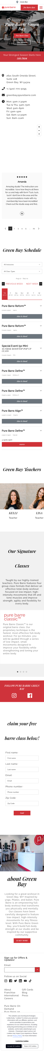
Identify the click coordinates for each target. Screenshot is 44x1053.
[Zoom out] (39, 130)
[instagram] (14, 697)
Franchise (9, 992)
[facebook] (29, 697)
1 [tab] (17, 671)
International (11, 995)
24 (34, 228)
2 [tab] (20, 671)
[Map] (22, 142)
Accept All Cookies (13, 1046)
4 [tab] (26, 671)
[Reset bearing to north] (39, 134)
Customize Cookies (22, 1041)
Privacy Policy (17, 1036)
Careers (8, 998)
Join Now (22, 58)
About (7, 989)
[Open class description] (41, 306)
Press (25, 995)
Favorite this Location (24, 20)
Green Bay (24, 2)
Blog (24, 992)
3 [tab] (23, 671)
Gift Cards (27, 989)
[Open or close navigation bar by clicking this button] (41, 7)
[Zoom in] (39, 127)
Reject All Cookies (30, 1046)
